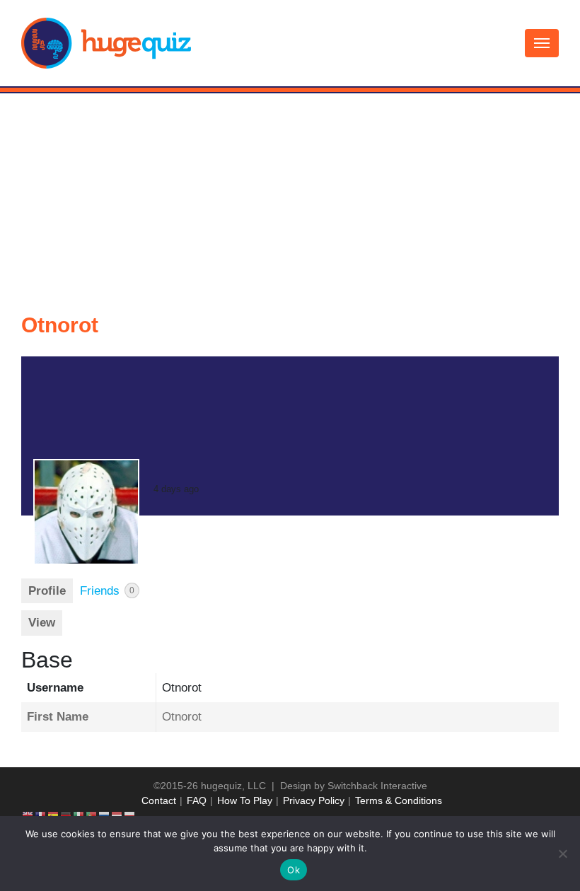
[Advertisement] (290, 199)
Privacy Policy (313, 800)
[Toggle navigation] (542, 43)
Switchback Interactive (377, 785)
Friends (107, 591)
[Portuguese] (92, 815)
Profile (47, 591)
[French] (41, 815)
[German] (66, 815)
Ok (293, 869)
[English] (28, 815)
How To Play (244, 800)
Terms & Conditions (398, 800)
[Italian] (79, 815)
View (41, 622)
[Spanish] (53, 815)
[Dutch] (117, 815)
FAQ (197, 800)
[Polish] (130, 815)
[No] (562, 853)
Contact (158, 800)
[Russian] (104, 815)
